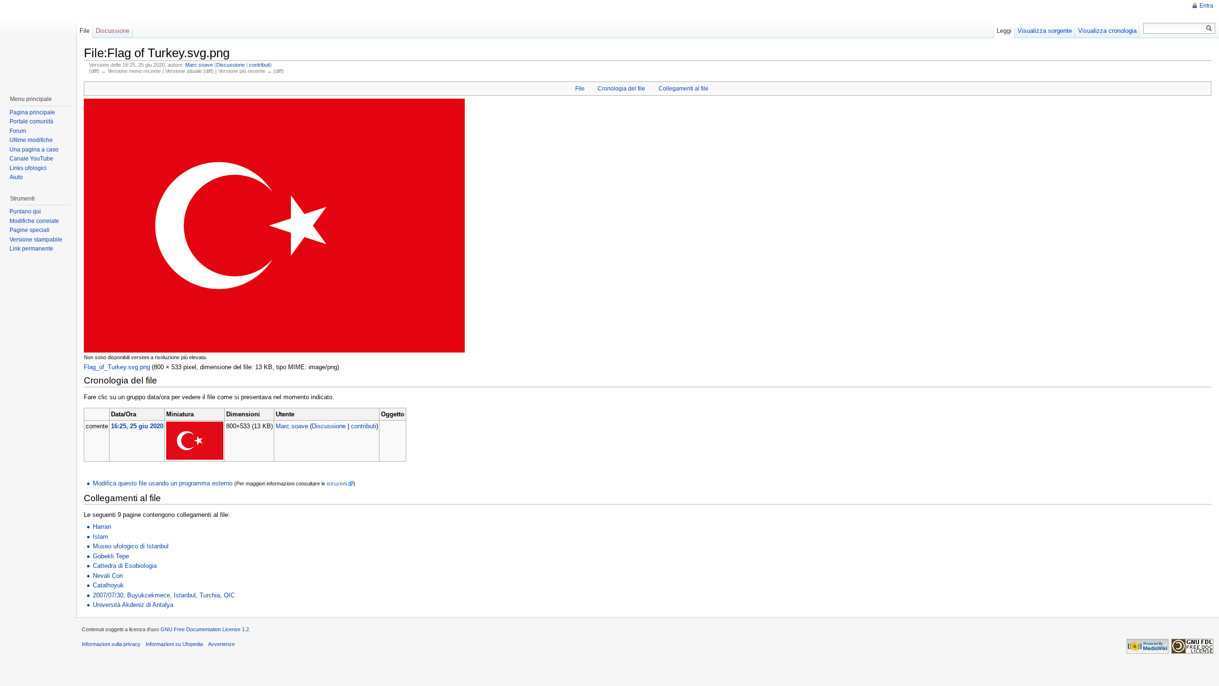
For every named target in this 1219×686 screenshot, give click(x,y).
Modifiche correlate (34, 221)
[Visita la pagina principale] (37, 43)
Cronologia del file (621, 88)
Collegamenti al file (684, 88)
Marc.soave (199, 65)
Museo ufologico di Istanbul (131, 546)
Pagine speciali (30, 230)
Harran (102, 526)
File (580, 88)
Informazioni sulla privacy (111, 644)
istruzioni (337, 483)
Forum (18, 131)
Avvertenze (221, 644)
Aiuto (16, 177)
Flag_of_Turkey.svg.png (117, 367)
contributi (259, 65)
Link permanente (31, 248)
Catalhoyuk (108, 585)
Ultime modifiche (31, 140)
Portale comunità (31, 121)
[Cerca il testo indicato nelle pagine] (1209, 28)
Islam (100, 536)
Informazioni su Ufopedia (174, 644)
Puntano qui (25, 211)
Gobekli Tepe (111, 556)
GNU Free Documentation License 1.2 (204, 629)
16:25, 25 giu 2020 (137, 426)
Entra (1206, 5)
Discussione (230, 65)
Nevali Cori (108, 575)
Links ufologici (28, 168)
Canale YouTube (31, 158)
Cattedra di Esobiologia (125, 565)
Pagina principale (32, 112)
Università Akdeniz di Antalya (133, 604)
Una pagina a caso (34, 149)
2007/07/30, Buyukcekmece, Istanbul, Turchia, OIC (164, 595)
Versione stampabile (36, 239)
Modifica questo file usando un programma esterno (162, 483)
